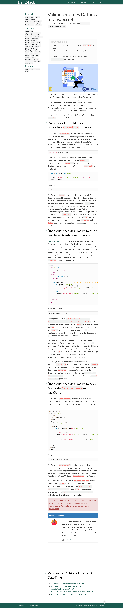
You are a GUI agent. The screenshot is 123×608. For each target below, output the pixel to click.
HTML (31, 46)
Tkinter (37, 17)
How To (82, 2)
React (27, 52)
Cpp (26, 46)
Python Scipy (29, 31)
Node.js (37, 53)
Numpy (27, 38)
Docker (27, 42)
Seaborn (38, 42)
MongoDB (28, 59)
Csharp (27, 55)
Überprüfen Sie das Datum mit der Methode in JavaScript (72, 388)
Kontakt (101, 605)
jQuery (27, 48)
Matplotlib (32, 23)
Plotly (32, 42)
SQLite (27, 61)
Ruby (37, 55)
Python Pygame (29, 33)
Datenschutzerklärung (90, 605)
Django (27, 40)
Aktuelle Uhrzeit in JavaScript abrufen (66, 586)
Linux (32, 44)
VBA (35, 61)
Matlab (27, 44)
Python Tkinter (29, 35)
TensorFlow (34, 48)
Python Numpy (37, 21)
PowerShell (28, 36)
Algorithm (38, 25)
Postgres (35, 59)
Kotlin (31, 53)
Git (26, 23)
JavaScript (28, 21)
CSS (31, 52)
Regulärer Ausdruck (56, 241)
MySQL (34, 57)
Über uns (79, 605)
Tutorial (71, 2)
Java (26, 53)
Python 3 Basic (29, 17)
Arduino (27, 57)
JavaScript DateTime (57, 26)
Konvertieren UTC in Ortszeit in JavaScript (68, 594)
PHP (35, 52)
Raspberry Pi (29, 63)
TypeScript (28, 50)
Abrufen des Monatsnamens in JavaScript (68, 583)
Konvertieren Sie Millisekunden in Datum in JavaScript (73, 592)
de (101, 2)
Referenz (93, 2)
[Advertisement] (33, 100)
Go (39, 52)
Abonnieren (54, 508)
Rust (32, 55)
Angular (35, 50)
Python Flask (34, 38)
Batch (37, 35)
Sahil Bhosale (55, 24)
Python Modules (30, 19)
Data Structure (29, 25)
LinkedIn (67, 540)
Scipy (26, 71)
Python (38, 33)
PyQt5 (38, 23)
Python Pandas (37, 36)
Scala (39, 61)
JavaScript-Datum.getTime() (62, 589)
